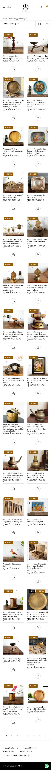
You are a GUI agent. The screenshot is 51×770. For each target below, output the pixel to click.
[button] (13, 69)
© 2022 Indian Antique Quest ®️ (16, 755)
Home (5, 19)
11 (39, 736)
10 (34, 736)
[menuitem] (10, 748)
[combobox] (17, 24)
